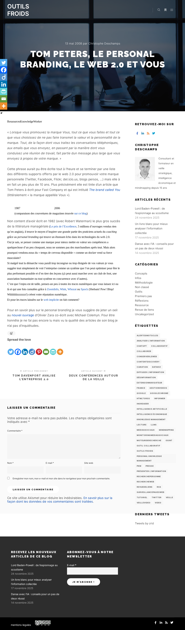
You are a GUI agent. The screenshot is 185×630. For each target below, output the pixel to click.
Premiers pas (143, 296)
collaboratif (159, 346)
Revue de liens (144, 309)
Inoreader (143, 404)
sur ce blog (80, 213)
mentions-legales (21, 624)
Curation (142, 367)
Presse (150, 466)
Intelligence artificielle (152, 409)
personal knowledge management (149, 458)
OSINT (169, 440)
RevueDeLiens (144, 487)
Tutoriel (142, 497)
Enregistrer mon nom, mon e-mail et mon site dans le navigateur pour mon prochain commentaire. (61, 478)
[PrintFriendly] (53, 349)
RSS (159, 487)
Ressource (142, 305)
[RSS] (148, 133)
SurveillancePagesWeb (150, 492)
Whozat (72, 289)
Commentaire (14, 430)
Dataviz (156, 367)
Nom (10, 463)
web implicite (51, 299)
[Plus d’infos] (165, 10)
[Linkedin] (25, 349)
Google (141, 393)
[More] (60, 349)
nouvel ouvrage (23, 315)
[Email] (46, 349)
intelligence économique (152, 414)
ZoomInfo (53, 289)
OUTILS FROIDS (18, 10)
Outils (138, 291)
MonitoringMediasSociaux (153, 435)
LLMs (154, 425)
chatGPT (142, 346)
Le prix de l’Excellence (63, 226)
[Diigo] (32, 349)
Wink (63, 289)
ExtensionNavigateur (149, 383)
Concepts (141, 273)
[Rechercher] (159, 10)
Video (158, 503)
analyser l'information (151, 341)
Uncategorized (144, 314)
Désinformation (146, 377)
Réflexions (142, 300)
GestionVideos (158, 388)
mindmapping (166, 430)
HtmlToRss (143, 398)
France (141, 388)
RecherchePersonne (149, 476)
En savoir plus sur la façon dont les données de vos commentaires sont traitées (59, 499)
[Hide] (1, 113)
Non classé (142, 287)
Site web (88, 463)
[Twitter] (11, 349)
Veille (169, 497)
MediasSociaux (146, 430)
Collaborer (144, 351)
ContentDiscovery (148, 362)
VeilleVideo (143, 503)
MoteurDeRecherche (149, 440)
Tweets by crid (144, 523)
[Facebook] (18, 349)
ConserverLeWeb (147, 356)
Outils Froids (145, 451)
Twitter (157, 497)
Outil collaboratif (148, 446)
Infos (138, 278)
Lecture (142, 425)
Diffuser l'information (150, 372)
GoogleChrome (159, 393)
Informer (159, 398)
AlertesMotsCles (147, 335)
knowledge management (151, 419)
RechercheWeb (145, 482)
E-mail (50, 463)
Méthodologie (144, 282)
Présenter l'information (151, 471)
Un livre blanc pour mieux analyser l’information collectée (151, 228)
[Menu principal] (172, 10)
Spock (84, 289)
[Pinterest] (39, 349)
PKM (139, 466)
